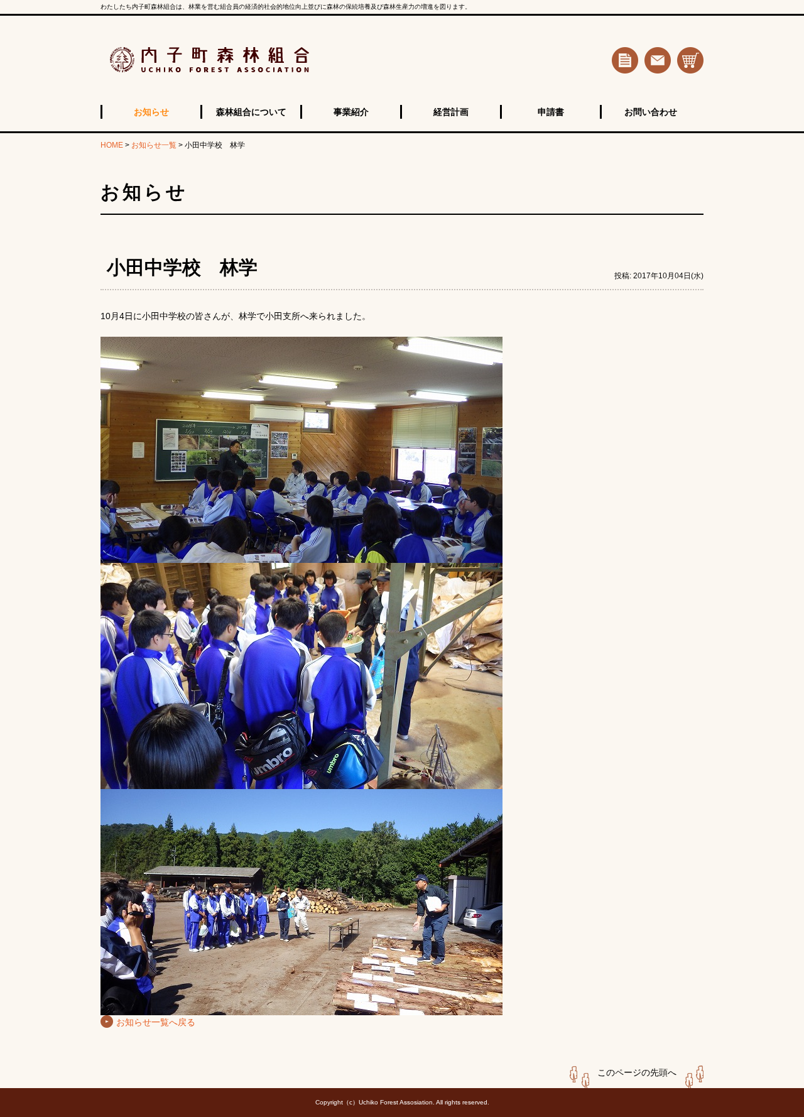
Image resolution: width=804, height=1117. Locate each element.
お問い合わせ (650, 112)
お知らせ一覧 (154, 145)
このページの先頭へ (636, 1072)
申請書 (551, 112)
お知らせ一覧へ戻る (155, 1022)
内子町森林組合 (253, 60)
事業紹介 (351, 112)
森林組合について (251, 112)
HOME (111, 145)
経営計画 (451, 112)
